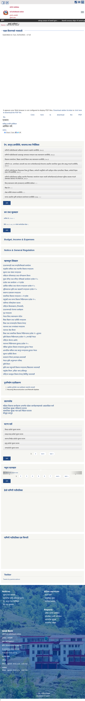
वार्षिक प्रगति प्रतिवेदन (52, 613)
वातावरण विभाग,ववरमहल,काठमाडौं (14, 357)
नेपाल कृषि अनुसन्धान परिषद (12, 361)
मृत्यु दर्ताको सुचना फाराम (12, 443)
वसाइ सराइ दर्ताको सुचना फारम (14, 434)
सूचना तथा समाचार (9, 595)
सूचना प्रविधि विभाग (9, 354)
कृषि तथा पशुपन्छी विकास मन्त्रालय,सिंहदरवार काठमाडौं (21, 367)
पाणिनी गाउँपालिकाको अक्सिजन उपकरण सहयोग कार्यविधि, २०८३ (24, 150)
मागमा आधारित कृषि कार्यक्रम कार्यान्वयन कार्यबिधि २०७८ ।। (23, 197)
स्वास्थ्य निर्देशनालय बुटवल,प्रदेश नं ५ (15, 344)
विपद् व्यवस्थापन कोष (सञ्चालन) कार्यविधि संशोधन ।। (21, 183)
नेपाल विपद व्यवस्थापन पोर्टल (12, 316)
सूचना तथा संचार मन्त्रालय (12, 272)
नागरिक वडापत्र (50, 601)
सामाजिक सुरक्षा (50, 598)
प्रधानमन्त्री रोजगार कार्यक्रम (13, 310)
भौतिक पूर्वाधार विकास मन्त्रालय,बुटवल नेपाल (18, 347)
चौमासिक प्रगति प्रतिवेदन (53, 616)
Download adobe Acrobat (63, 110)
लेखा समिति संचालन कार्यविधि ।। (15, 192)
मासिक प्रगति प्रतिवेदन (10, 124)
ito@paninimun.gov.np (9, 653)
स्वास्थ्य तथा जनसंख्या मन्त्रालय (14, 327)
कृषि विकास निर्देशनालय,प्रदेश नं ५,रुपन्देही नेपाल (19, 337)
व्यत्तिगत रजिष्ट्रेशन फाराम (11, 303)
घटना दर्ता (48, 595)
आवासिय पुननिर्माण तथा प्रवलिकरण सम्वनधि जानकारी (21, 387)
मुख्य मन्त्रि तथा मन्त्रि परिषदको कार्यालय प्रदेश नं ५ (20, 279)
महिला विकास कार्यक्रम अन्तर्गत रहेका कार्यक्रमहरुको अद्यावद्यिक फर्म (28, 406)
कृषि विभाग (6, 364)
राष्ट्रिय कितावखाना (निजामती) (13, 306)
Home (3, 25)
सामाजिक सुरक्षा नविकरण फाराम (15, 408)
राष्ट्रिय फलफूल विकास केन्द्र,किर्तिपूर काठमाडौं (19, 374)
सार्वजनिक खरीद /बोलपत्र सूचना (13, 598)
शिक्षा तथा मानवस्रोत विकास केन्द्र (14, 323)
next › (43, 454)
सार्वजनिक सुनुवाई (50, 620)
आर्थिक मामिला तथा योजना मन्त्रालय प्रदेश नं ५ (19, 286)
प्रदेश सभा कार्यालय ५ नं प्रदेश (13, 282)
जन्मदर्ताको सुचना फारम (12, 448)
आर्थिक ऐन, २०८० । (9, 218)
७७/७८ (5, 130)
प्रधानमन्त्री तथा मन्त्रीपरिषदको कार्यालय (17, 265)
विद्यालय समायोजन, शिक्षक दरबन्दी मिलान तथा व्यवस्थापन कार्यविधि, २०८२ (27, 159)
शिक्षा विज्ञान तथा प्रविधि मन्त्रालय (14, 320)
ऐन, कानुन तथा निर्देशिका (11, 601)
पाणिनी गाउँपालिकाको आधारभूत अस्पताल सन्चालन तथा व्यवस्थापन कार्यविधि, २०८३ (29, 155)
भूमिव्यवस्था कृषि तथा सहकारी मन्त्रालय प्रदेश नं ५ (20, 289)
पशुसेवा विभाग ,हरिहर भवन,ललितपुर (15, 371)
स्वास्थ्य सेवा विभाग (9, 330)
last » (51, 454)
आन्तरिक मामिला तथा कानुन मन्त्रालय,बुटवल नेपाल (20, 350)
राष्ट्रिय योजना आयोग (10, 340)
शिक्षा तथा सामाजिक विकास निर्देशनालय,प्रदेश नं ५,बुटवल (22, 333)
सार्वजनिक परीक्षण (50, 623)
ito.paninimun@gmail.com (11, 649)
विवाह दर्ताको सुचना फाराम (12, 429)
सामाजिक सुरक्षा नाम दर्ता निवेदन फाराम (17, 411)
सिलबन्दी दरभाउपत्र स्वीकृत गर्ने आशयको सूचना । (66, 21)
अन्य (7, 203)
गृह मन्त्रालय (7, 313)
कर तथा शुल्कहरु (8, 604)
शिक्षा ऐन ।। (8, 188)
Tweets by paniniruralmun (11, 579)
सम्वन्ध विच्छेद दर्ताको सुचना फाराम (15, 439)
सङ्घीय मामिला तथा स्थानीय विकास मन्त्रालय (18, 269)
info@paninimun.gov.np (13, 645)
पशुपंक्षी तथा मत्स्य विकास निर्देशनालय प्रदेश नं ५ (19, 299)
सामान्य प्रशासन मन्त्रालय (12, 293)
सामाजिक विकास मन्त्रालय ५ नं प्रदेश (15, 296)
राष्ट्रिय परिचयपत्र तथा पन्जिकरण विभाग (16, 276)
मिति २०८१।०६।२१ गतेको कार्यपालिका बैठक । (16, 224)
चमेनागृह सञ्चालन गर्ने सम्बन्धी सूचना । (40, 21)
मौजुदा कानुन (8, 413)
